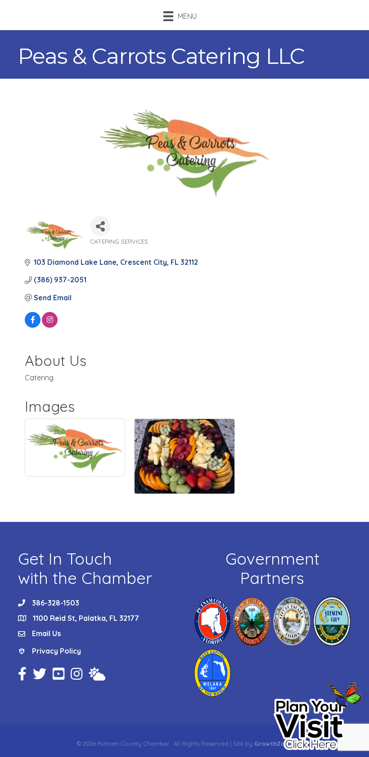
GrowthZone (273, 743)
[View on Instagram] (50, 325)
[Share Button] (100, 226)
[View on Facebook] (32, 325)
